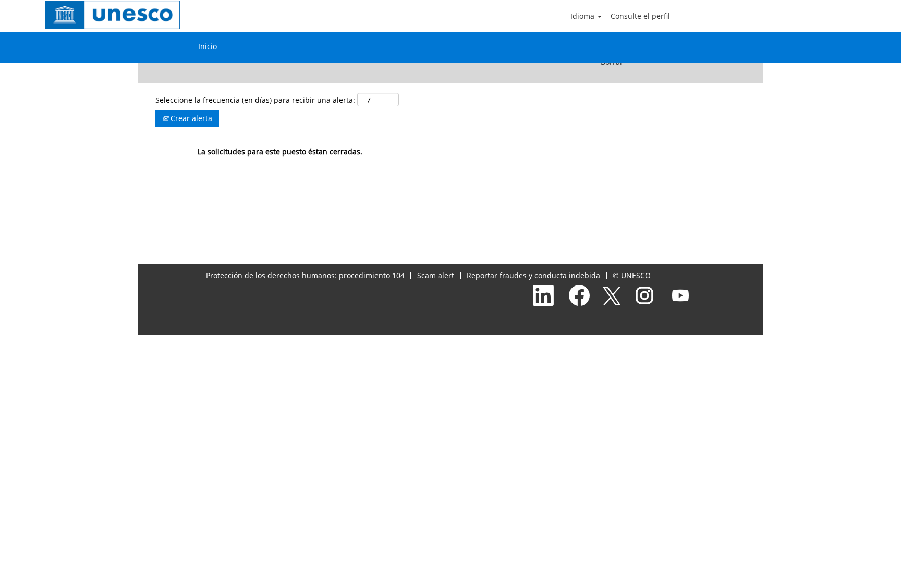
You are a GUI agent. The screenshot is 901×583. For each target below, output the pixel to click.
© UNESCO (632, 275)
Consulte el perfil (640, 16)
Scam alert (435, 275)
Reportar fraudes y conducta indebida (533, 275)
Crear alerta (190, 118)
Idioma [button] (583, 16)
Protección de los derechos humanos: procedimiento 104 (305, 275)
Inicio (207, 46)
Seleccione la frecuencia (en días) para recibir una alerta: (255, 100)
